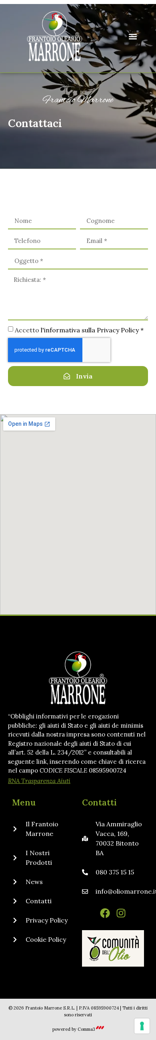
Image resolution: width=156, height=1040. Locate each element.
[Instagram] (121, 913)
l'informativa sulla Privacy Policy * (92, 330)
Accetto (79, 330)
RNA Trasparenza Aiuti (39, 781)
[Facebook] (105, 913)
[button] (132, 36)
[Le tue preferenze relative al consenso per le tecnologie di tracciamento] (142, 1026)
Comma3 (86, 1029)
